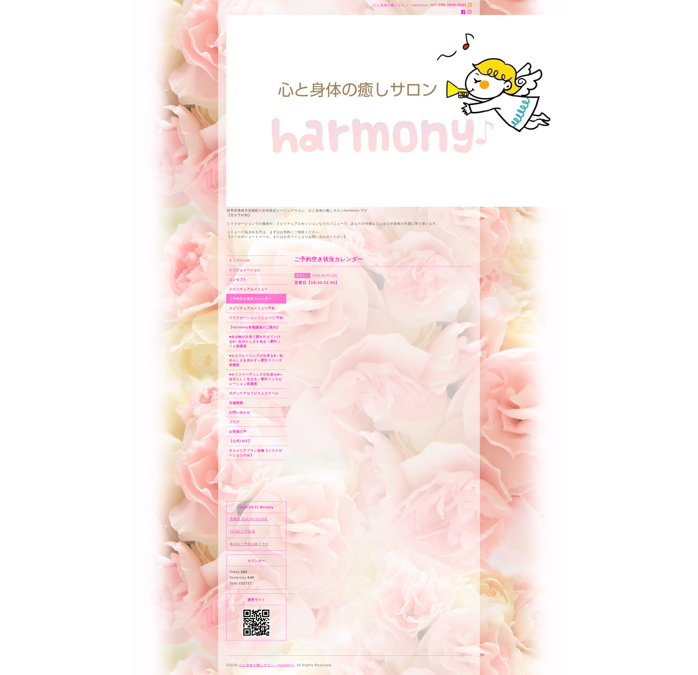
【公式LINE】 (240, 441)
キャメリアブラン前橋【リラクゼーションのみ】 (255, 453)
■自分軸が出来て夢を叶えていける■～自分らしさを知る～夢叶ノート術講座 (255, 341)
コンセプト (238, 279)
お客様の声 (238, 431)
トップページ (239, 260)
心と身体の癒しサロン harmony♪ (267, 665)
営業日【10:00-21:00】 (249, 519)
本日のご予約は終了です (249, 544)
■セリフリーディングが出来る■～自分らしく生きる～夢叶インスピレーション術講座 (256, 379)
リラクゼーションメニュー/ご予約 (256, 318)
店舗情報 (236, 403)
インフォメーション (245, 270)
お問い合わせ (239, 412)
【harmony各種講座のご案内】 (254, 327)
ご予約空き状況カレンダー (250, 299)
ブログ (234, 422)
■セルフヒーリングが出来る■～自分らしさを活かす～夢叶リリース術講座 (256, 360)
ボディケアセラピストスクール (254, 393)
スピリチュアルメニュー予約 (252, 308)
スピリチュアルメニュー (248, 289)
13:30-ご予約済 (242, 531)
